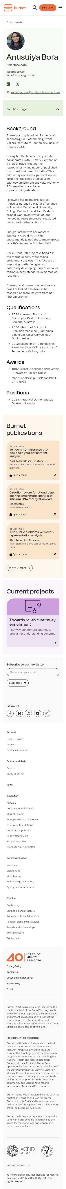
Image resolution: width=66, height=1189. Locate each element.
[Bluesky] (19, 713)
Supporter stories (16, 841)
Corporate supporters (19, 830)
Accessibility (13, 983)
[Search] (35, 7)
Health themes (15, 738)
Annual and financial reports (23, 916)
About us (11, 898)
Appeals (11, 802)
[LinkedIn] (8, 84)
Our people (16, 22)
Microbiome (14, 875)
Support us (12, 796)
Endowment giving (17, 835)
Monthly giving (15, 813)
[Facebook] (10, 713)
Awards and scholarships (21, 927)
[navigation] (33, 8)
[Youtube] (37, 713)
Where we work (15, 932)
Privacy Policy (14, 966)
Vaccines (12, 865)
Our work (11, 732)
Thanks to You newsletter (21, 846)
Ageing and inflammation (21, 887)
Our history (13, 905)
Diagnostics (13, 870)
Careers (11, 768)
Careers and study (16, 761)
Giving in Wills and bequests (22, 819)
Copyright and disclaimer (20, 978)
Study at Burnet (15, 773)
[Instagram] (28, 713)
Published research (17, 750)
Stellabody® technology (20, 881)
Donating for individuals (20, 808)
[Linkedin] (46, 713)
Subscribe (16, 682)
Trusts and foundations (20, 824)
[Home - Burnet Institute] (15, 7)
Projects (11, 744)
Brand (10, 989)
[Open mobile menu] (60, 7)
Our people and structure (21, 910)
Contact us (13, 938)
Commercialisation (17, 858)
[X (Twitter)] (17, 84)
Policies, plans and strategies (23, 921)
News (10, 784)
